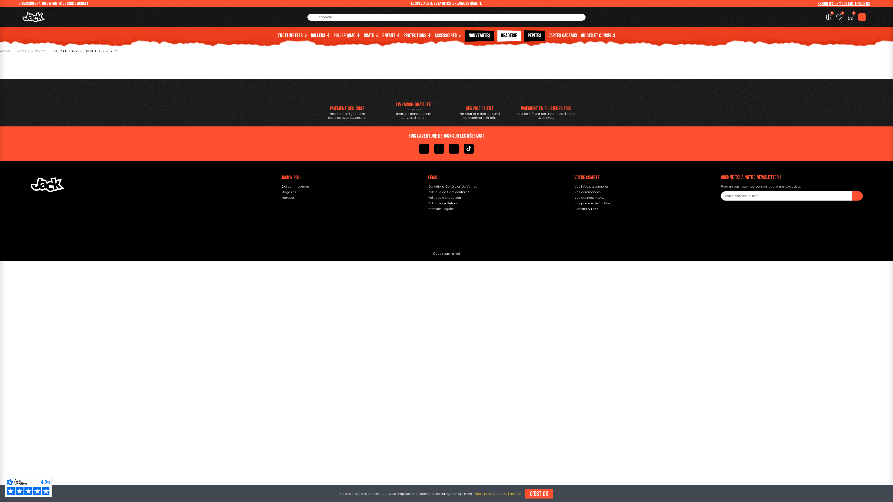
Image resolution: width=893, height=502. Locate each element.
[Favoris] (839, 17)
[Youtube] (454, 149)
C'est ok (539, 493)
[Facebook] (424, 149)
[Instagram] (439, 149)
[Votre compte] (862, 17)
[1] (857, 196)
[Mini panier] (850, 17)
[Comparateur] (829, 17)
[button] (843, 3)
